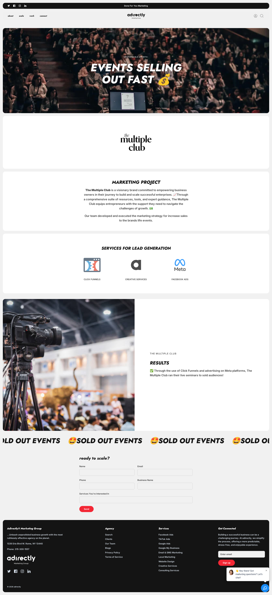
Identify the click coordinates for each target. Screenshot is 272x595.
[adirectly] (136, 16)
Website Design (166, 561)
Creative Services (168, 566)
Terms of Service (114, 557)
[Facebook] (14, 5)
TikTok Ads (164, 539)
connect (43, 15)
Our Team (110, 543)
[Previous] (95, 6)
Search (108, 534)
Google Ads (164, 543)
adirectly (17, 587)
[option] (136, 70)
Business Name (145, 480)
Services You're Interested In (94, 493)
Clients (108, 539)
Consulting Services (169, 570)
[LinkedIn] (25, 5)
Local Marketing (167, 557)
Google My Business (169, 548)
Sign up (226, 562)
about (10, 15)
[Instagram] (20, 5)
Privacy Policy (112, 552)
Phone (82, 480)
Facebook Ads (166, 534)
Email (140, 466)
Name (82, 466)
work (31, 15)
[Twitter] (8, 5)
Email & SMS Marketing (170, 552)
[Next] (177, 6)
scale (21, 15)
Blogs (108, 548)
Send (86, 509)
